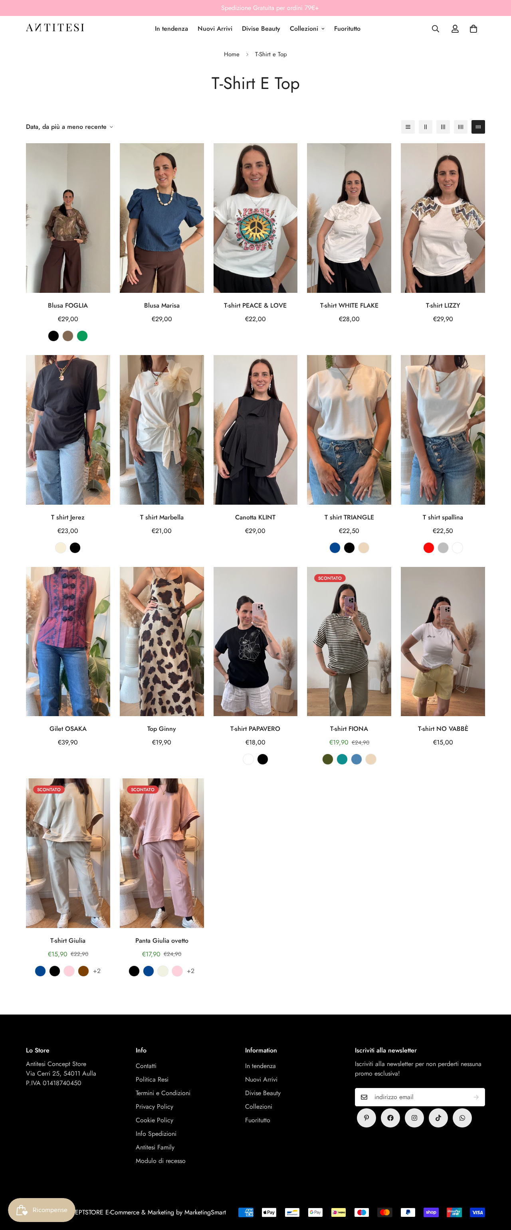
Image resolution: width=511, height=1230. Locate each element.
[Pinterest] (366, 1117)
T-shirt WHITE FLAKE (349, 305)
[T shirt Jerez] (68, 430)
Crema (163, 971)
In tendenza (171, 28)
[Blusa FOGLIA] (68, 218)
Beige (363, 548)
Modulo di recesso (161, 1160)
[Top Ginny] (162, 642)
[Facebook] (390, 1117)
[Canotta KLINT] (256, 430)
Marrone (68, 336)
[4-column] (460, 127)
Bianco (248, 759)
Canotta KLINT (255, 517)
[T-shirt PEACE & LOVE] (256, 218)
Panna (60, 548)
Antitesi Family (155, 1147)
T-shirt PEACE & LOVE (255, 305)
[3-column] (443, 127)
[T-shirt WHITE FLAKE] (349, 218)
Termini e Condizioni (163, 1093)
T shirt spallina (443, 517)
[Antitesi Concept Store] (55, 29)
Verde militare (328, 759)
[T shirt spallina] (443, 430)
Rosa (69, 971)
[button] (473, 29)
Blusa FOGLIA (68, 305)
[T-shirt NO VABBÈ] (443, 642)
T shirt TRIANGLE (349, 517)
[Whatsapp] (462, 1117)
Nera (75, 548)
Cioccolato (83, 971)
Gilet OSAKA (68, 728)
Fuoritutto (347, 28)
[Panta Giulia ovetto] (162, 853)
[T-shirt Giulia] (68, 853)
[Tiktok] (438, 1117)
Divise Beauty (261, 28)
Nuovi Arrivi (215, 28)
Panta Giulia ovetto (161, 940)
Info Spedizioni (156, 1133)
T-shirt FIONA (349, 728)
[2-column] (425, 127)
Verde (82, 336)
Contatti (146, 1065)
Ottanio (342, 759)
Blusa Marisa (162, 305)
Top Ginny (161, 728)
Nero (53, 336)
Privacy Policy (154, 1106)
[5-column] (478, 127)
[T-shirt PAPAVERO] (256, 642)
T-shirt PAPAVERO (255, 728)
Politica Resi (152, 1079)
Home (232, 54)
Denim (356, 759)
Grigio (443, 548)
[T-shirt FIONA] (349, 642)
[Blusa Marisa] (162, 218)
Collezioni (304, 28)
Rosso (429, 548)
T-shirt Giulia (67, 940)
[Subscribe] (476, 1097)
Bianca (457, 548)
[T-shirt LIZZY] (443, 218)
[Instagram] (414, 1117)
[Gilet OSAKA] (68, 642)
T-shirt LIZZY (443, 305)
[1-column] (408, 127)
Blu (335, 548)
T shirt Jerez (68, 517)
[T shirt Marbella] (162, 430)
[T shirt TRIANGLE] (349, 430)
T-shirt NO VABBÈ (443, 728)
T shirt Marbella (162, 517)
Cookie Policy (154, 1120)
